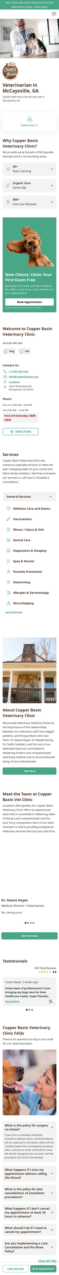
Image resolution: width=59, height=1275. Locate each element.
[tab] (26, 923)
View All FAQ (47, 1261)
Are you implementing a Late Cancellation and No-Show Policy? (26, 1247)
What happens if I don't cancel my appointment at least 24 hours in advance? (27, 1212)
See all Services (13, 612)
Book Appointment (43, 1268)
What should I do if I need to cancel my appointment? (26, 1230)
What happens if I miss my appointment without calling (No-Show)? (26, 1174)
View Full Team (29, 935)
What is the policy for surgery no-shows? (26, 1127)
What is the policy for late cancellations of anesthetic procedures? (24, 1193)
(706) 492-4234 (16, 1268)
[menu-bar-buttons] (54, 14)
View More (30, 771)
